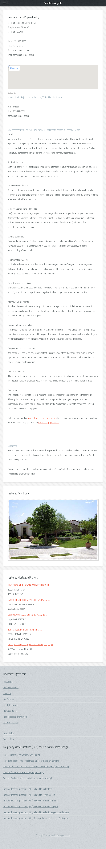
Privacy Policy (8, 733)
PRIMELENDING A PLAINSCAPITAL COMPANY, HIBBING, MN (28, 585)
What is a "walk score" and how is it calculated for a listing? (27, 778)
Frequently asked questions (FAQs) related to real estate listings (30, 801)
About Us (7, 693)
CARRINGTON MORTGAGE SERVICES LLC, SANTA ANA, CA (29, 600)
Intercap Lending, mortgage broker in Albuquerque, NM (30, 645)
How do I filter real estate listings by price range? (23, 772)
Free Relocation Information (15, 717)
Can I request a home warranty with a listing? (22, 755)
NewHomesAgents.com (60, 835)
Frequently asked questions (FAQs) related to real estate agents (30, 807)
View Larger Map (12, 93)
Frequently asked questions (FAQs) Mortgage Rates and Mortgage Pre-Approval (36, 818)
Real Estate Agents (11, 705)
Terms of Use (8, 739)
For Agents (8, 682)
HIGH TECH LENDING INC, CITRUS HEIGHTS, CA (25, 630)
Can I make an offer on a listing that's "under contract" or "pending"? (31, 761)
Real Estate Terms (10, 723)
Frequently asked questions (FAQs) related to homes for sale (29, 795)
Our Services (8, 699)
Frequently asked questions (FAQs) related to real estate (27, 789)
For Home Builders (10, 688)
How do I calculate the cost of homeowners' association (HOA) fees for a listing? (36, 767)
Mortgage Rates (10, 711)
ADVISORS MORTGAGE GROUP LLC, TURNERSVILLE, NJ (27, 615)
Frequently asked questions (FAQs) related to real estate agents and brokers (36, 812)
